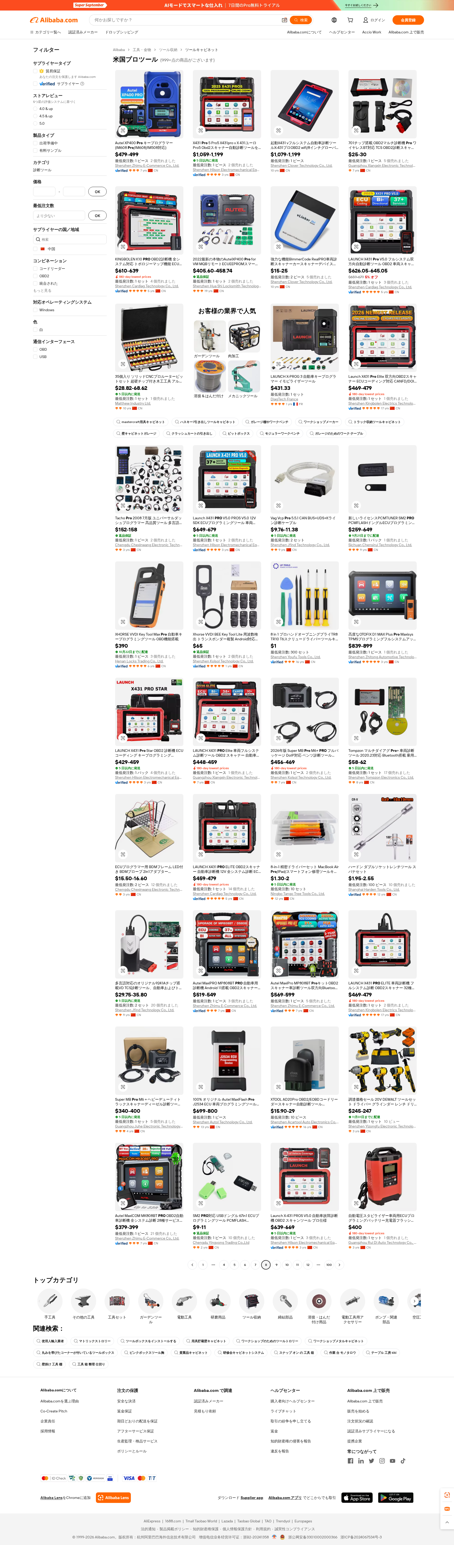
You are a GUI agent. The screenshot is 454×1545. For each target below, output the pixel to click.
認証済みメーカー (208, 1401)
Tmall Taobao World (201, 1521)
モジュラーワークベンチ (282, 433)
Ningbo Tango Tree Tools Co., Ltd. (298, 894)
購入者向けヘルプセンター (293, 1401)
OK (97, 191)
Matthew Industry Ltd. (133, 403)
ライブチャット (283, 1411)
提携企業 (354, 1441)
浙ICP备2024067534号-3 (361, 1537)
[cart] (351, 21)
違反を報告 (280, 1451)
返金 (274, 1431)
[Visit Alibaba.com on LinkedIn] (361, 1461)
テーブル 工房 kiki (383, 1353)
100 (329, 1265)
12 (307, 1265)
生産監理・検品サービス (137, 1441)
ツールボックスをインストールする (151, 1341)
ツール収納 (168, 50)
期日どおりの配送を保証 (137, 1421)
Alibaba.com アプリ (285, 1498)
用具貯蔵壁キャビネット (209, 1341)
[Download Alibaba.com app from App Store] (357, 1497)
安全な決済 (126, 1401)
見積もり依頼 (205, 1411)
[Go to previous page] (192, 1265)
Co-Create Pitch (53, 1411)
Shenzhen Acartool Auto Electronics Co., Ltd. (305, 1122)
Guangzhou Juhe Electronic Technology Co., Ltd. (149, 1126)
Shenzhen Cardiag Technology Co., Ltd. (147, 286)
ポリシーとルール (132, 1451)
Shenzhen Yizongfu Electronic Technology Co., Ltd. (382, 1126)
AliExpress (152, 1521)
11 (297, 1265)
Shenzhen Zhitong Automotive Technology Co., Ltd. (382, 657)
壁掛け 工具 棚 (52, 1364)
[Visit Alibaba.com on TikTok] (403, 1461)
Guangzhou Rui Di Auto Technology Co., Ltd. (382, 1242)
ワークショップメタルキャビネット (338, 1341)
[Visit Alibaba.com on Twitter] (371, 1461)
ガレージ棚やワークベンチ (269, 422)
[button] (284, 20)
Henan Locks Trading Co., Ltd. (139, 661)
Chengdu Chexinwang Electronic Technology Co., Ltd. (149, 545)
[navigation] (70, 658)
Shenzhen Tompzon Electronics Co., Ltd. (381, 777)
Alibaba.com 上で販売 (365, 1401)
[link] (447, 1495)
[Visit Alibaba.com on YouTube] (392, 1461)
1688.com (173, 1521)
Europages (303, 1521)
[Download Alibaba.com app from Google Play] (396, 1497)
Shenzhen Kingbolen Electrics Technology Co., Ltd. (382, 403)
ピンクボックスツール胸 (147, 1353)
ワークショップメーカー (321, 422)
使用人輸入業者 (53, 1341)
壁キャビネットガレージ (139, 433)
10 (287, 1265)
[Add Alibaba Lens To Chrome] (113, 1497)
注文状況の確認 (360, 1421)
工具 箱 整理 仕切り (91, 1364)
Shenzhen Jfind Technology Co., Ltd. (300, 545)
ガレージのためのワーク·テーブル (339, 433)
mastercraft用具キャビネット (143, 422)
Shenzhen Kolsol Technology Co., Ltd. (223, 661)
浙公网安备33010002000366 (312, 1537)
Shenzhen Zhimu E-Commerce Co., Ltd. (147, 165)
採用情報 (47, 1431)
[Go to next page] (339, 1265)
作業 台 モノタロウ (342, 1353)
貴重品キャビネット (193, 1353)
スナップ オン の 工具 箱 (296, 1353)
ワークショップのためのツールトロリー (269, 1341)
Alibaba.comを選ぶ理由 (59, 1401)
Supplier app (252, 1498)
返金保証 (124, 1411)
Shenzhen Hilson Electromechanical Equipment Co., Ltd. (227, 170)
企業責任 (47, 1421)
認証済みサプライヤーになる (371, 1431)
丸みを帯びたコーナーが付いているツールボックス (78, 1353)
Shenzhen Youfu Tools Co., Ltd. (296, 657)
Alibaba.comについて (58, 1390)
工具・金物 (142, 50)
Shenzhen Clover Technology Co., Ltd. (301, 165)
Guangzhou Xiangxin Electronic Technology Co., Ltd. (382, 165)
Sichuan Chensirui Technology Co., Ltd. (380, 545)
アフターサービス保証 (135, 1431)
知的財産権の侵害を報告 (291, 1441)
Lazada (227, 1521)
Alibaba (119, 50)
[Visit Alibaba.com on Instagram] (382, 1461)
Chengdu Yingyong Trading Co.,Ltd (221, 1242)
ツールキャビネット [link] (201, 50)
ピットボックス (239, 433)
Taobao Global (248, 1521)
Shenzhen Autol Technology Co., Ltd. (222, 1122)
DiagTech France (284, 399)
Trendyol (283, 1521)
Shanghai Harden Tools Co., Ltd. (374, 889)
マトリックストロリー (95, 1341)
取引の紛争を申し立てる (291, 1421)
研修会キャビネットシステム (243, 1353)
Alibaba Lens (51, 1498)
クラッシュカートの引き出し (192, 433)
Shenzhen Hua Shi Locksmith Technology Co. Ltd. (227, 286)
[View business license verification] (274, 1537)
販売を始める (358, 1411)
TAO (268, 1521)
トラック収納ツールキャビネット (377, 422)
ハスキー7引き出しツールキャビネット (207, 422)
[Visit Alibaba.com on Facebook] (350, 1461)
